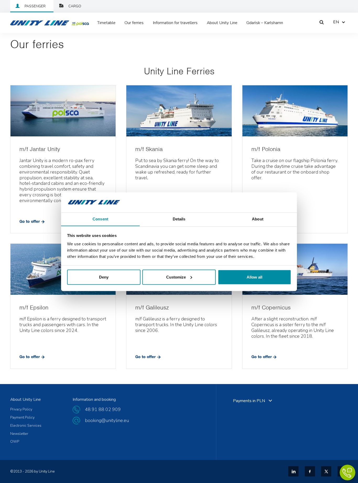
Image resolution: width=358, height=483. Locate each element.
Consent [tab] (100, 218)
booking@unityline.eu (107, 420)
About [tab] (257, 218)
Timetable (106, 23)
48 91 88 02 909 (103, 409)
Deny (104, 277)
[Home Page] (36, 23)
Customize (176, 277)
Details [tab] (179, 218)
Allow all (254, 277)
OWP (14, 441)
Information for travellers (175, 23)
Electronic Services (25, 426)
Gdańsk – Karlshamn (264, 23)
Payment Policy (22, 417)
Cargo (74, 6)
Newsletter (19, 434)
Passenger (35, 6)
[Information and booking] (347, 472)
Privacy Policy (21, 409)
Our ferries (134, 23)
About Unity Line (222, 23)
